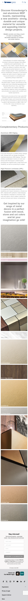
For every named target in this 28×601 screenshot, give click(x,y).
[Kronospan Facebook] (3, 581)
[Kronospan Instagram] (10, 581)
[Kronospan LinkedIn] (21, 581)
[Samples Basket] (25, 2)
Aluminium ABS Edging (9, 133)
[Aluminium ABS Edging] (14, 143)
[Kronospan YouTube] (17, 581)
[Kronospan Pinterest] (13, 581)
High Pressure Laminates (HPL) (12, 169)
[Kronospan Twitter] (6, 581)
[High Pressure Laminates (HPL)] (14, 179)
